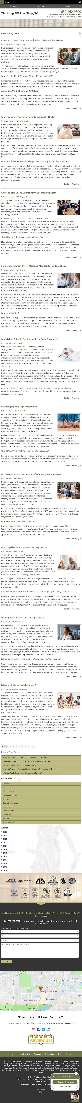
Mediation (5, 274)
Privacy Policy (37, 1084)
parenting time (7, 719)
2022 (4, 842)
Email (42, 6)
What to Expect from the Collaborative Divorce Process (25, 757)
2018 (4, 856)
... (30, 746)
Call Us (14, 6)
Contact (68, 1054)
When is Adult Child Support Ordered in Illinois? (22, 773)
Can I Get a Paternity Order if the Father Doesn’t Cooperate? (26, 761)
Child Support (24, 121)
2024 (4, 835)
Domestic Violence (10, 803)
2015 (4, 867)
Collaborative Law (10, 795)
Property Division (25, 197)
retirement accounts (18, 596)
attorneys (14, 391)
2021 (4, 846)
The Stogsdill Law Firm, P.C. (20, 13)
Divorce (22, 44)
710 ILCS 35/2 (17, 323)
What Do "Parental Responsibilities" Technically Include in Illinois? (30, 769)
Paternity (21, 343)
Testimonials (49, 1054)
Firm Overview (25, 1054)
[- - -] (2, 2)
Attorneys (37, 1054)
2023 (4, 839)
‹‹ (2, 746)
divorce (24, 572)
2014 (4, 870)
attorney (22, 59)
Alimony (20, 478)
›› (33, 746)
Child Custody (8, 787)
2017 (4, 860)
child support (24, 130)
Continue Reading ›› (72, 108)
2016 (4, 863)
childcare (5, 698)
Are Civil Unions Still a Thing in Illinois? (19, 765)
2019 (4, 853)
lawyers (4, 517)
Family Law (7, 807)
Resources (25, 1084)
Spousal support (16, 496)
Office (69, 6)
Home (13, 1054)
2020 (4, 849)
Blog (59, 1054)
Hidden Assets (8, 811)
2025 (4, 832)
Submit (6, 961)
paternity (60, 373)
